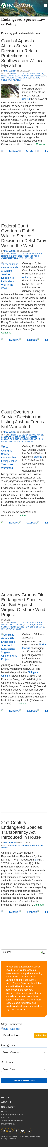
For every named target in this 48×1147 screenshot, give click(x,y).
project (5, 629)
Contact (8, 1107)
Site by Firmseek (8, 1139)
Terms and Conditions (12, 1120)
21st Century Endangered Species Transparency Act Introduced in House (21, 830)
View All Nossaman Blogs (24, 1080)
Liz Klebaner (10, 842)
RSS (29, 1131)
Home (5, 1097)
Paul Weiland (10, 71)
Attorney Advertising (31, 1136)
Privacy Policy (8, 1123)
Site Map (5, 1117)
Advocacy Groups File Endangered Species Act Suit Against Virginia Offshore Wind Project (23, 604)
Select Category (12, 1052)
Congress (15, 845)
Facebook (16, 1131)
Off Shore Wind (37, 627)
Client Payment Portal (12, 1114)
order (25, 277)
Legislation (26, 845)
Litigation (34, 78)
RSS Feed (14, 1029)
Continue (41, 144)
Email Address (11, 1035)
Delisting (19, 76)
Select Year (9, 1069)
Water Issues (15, 629)
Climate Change (36, 74)
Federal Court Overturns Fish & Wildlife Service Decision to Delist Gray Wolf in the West (23, 235)
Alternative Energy (19, 74)
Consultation (7, 439)
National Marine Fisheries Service (21, 626)
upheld (26, 99)
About (6, 1102)
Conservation (7, 76)
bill (36, 859)
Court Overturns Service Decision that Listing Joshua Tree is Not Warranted (22, 419)
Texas (18, 80)
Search (7, 952)
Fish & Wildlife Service (11, 78)
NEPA (27, 627)
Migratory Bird (8, 80)
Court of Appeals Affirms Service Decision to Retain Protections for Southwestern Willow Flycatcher (21, 53)
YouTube (22, 1131)
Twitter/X (10, 1131)
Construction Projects (26, 437)
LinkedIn (4, 1131)
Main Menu (45, 5)
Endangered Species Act (35, 76)
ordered (38, 456)
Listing (26, 78)
